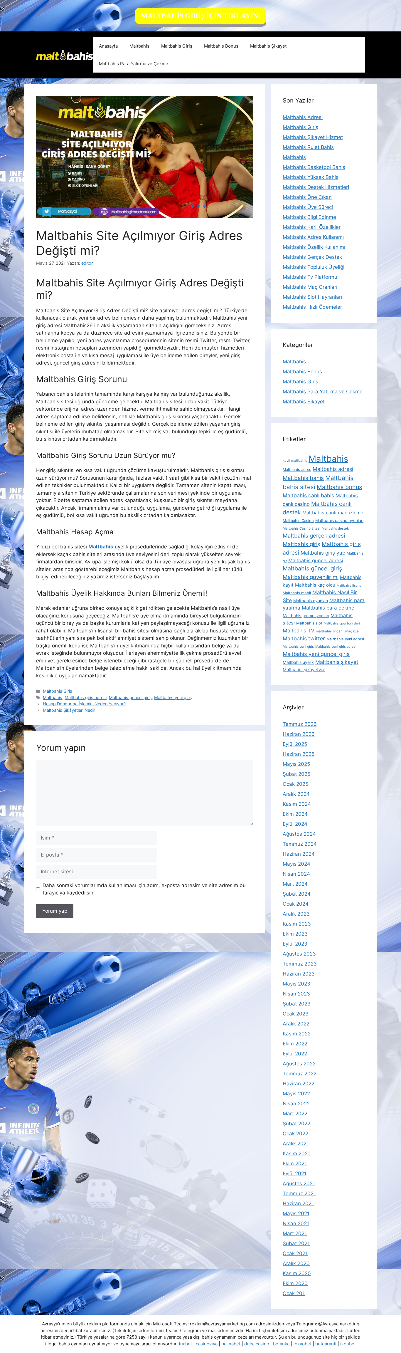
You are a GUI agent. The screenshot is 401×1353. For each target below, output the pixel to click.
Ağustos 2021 (299, 1183)
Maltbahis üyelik (298, 662)
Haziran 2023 (299, 974)
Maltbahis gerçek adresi (314, 535)
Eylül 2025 (295, 744)
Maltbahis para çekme (328, 608)
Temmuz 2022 (299, 1074)
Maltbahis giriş (301, 544)
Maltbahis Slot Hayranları (312, 297)
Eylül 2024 (295, 824)
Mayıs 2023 (296, 984)
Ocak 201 (294, 1293)
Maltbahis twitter (304, 638)
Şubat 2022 (296, 1124)
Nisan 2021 (296, 1223)
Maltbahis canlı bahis (308, 495)
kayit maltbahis (295, 461)
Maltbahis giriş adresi (86, 697)
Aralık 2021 (296, 1143)
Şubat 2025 (296, 774)
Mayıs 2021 (296, 1213)
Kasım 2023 (297, 924)
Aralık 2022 (296, 1024)
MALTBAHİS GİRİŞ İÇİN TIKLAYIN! (200, 16)
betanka (281, 1344)
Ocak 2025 (295, 784)
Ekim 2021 (295, 1163)
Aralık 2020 (296, 1263)
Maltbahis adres (297, 469)
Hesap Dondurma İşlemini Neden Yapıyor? (84, 703)
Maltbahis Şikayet (268, 46)
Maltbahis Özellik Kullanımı (314, 247)
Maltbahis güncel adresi (315, 560)
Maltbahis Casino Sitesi (301, 528)
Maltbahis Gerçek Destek (312, 257)
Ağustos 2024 (299, 834)
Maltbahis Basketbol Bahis (314, 167)
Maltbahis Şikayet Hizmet (313, 137)
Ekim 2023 (295, 934)
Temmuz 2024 (300, 844)
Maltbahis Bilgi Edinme (309, 217)
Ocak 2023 (296, 1014)
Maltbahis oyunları (310, 600)
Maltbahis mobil (297, 593)
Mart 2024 (295, 884)
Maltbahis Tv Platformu (310, 277)
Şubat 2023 (297, 1004)
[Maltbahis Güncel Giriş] (64, 55)
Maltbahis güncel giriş (130, 697)
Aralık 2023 (296, 914)
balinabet (230, 1344)
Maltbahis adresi (333, 469)
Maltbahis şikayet (336, 662)
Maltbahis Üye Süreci (308, 207)
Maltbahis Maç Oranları (310, 287)
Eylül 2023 (295, 944)
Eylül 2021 (294, 1173)
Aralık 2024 (296, 794)
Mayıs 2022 (296, 1094)
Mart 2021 (295, 1233)
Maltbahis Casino (298, 520)
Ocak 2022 (295, 1134)
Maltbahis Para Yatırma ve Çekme (133, 63)
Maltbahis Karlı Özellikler (312, 227)
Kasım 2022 (297, 1034)
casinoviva (207, 1344)
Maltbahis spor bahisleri (342, 623)
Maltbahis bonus (339, 487)
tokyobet (302, 1344)
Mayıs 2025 (296, 764)
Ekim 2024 (295, 814)
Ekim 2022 (295, 1044)
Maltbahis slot (309, 623)
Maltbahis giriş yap (323, 553)
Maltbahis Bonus (221, 46)
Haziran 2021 (298, 1203)
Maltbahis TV (298, 630)
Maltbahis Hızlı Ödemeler (312, 307)
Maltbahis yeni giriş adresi (335, 646)
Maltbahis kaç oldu (315, 585)
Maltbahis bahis (303, 478)
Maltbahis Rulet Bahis (308, 147)
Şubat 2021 (296, 1243)
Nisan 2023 (296, 994)
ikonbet (348, 1344)
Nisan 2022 (296, 1104)
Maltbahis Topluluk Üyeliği (313, 267)
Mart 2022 (295, 1114)
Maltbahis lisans (349, 585)
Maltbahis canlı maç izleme (332, 513)
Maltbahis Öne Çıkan (307, 197)
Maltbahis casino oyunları (339, 520)
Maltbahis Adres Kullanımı (313, 237)
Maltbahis (139, 46)
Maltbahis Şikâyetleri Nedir (69, 710)
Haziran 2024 (299, 854)
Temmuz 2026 (300, 724)
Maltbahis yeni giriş (173, 697)
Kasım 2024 (297, 804)
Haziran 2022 (298, 1084)
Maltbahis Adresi (303, 117)
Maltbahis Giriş (176, 46)
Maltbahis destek (335, 528)
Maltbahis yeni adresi (345, 639)
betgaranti (325, 1344)
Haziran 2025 (298, 754)
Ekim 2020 (295, 1283)
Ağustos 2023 (299, 954)
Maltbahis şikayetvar (304, 669)
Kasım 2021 (296, 1153)
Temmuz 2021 (299, 1193)
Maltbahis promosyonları (306, 615)
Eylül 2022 (295, 1054)
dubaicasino (256, 1344)
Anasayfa (108, 46)
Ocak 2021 (295, 1253)
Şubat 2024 (297, 894)
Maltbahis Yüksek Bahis (310, 177)
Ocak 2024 (296, 904)
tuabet (185, 1344)
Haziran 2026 (299, 734)
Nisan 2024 (296, 874)
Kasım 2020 (297, 1273)
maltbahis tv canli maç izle (337, 631)
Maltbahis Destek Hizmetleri (316, 187)
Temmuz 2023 (300, 964)
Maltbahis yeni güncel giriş (316, 654)
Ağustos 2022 (299, 1064)
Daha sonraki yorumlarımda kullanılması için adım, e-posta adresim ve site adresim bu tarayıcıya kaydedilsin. (144, 889)
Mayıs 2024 (296, 864)
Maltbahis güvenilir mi (310, 577)
